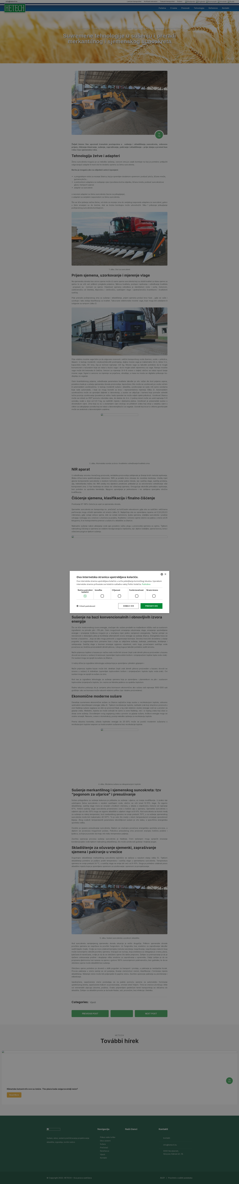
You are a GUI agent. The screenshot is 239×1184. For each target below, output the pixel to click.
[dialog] (119, 592)
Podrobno (146, 584)
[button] (86, 605)
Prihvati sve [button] (151, 606)
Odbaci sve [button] (128, 606)
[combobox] (162, 574)
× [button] (165, 574)
